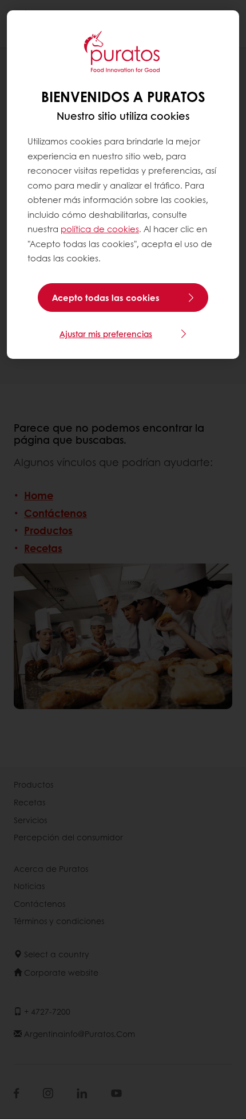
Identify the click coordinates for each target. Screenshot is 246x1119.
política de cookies (100, 228)
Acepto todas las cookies (106, 297)
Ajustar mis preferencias (105, 333)
